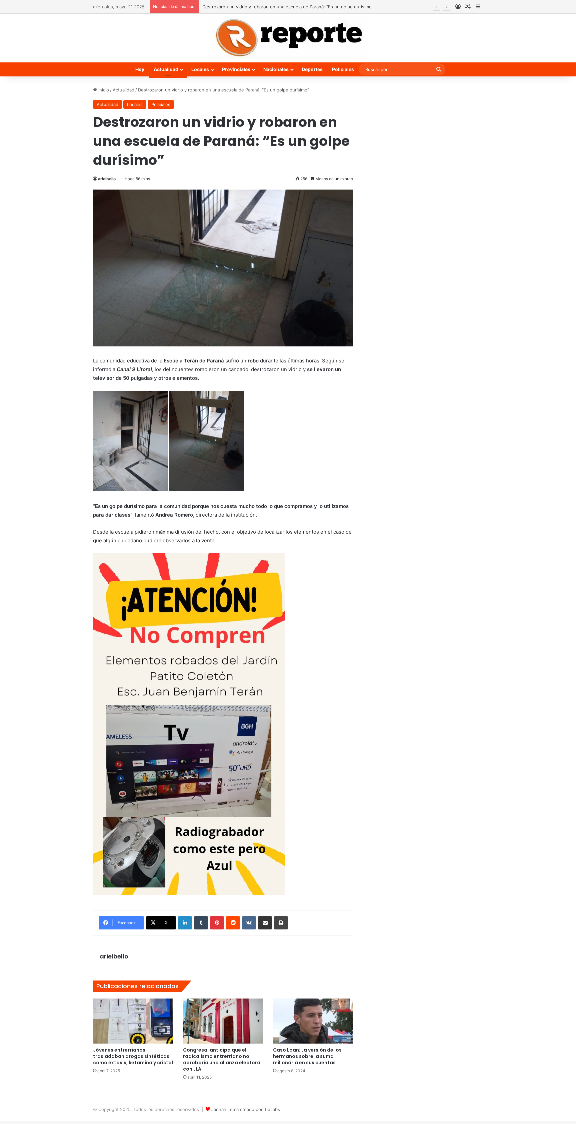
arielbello (107, 178)
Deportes (312, 69)
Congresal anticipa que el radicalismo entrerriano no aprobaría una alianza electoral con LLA (222, 1059)
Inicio (103, 89)
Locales (200, 69)
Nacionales (276, 69)
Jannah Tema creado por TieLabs (245, 1109)
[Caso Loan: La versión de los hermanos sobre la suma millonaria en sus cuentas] (313, 1021)
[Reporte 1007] (288, 38)
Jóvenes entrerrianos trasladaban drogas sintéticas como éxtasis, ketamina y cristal (133, 1056)
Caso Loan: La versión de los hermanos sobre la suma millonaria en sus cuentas (307, 1056)
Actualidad (166, 69)
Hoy (139, 69)
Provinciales (236, 69)
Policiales (343, 69)
